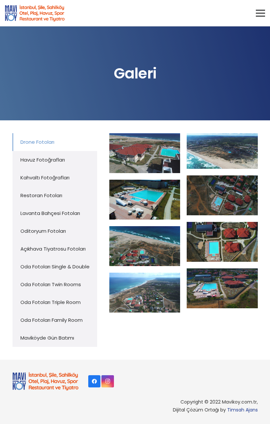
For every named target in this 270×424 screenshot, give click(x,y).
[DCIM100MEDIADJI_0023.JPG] (222, 151)
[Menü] (260, 13)
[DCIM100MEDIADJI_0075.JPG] (222, 195)
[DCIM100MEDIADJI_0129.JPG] (222, 288)
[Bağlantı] (35, 13)
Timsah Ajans (242, 410)
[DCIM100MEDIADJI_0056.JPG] (222, 242)
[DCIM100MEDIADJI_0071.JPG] (144, 200)
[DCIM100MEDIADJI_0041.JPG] (144, 246)
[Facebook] (94, 381)
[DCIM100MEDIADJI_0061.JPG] (144, 153)
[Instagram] (107, 381)
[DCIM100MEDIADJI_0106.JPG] (144, 293)
